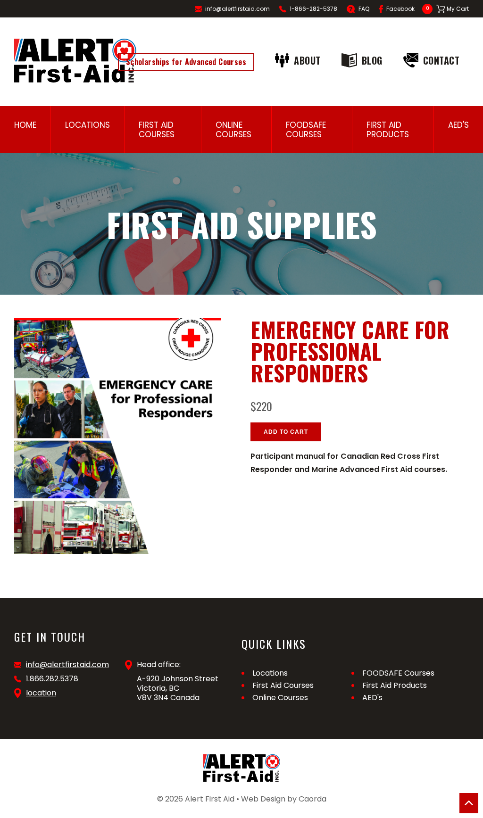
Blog (372, 60)
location (41, 693)
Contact (441, 60)
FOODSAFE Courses (306, 129)
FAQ (363, 9)
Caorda (312, 798)
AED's (458, 125)
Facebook (400, 9)
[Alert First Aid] (75, 61)
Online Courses (233, 129)
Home (25, 125)
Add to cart (286, 432)
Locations (87, 125)
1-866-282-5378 (313, 9)
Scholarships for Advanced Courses (186, 61)
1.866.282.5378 (52, 679)
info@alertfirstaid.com (237, 9)
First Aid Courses (157, 129)
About (307, 60)
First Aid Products (387, 129)
